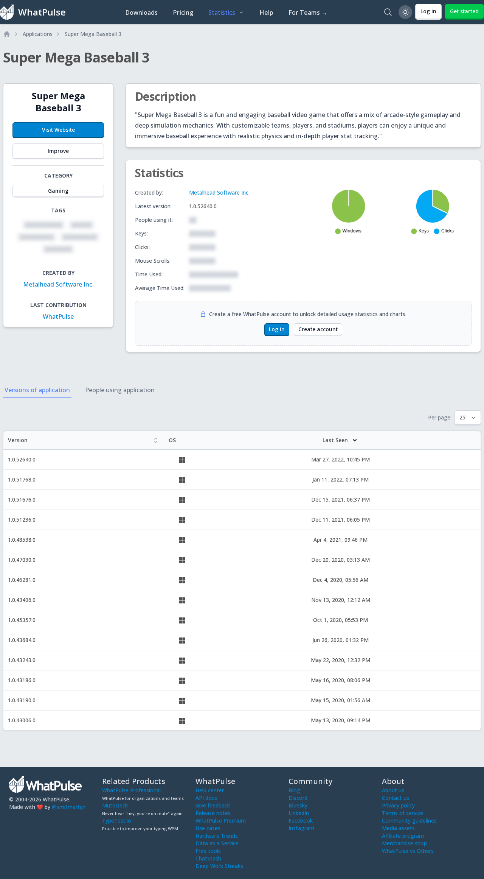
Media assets (398, 828)
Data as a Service (217, 843)
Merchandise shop (404, 843)
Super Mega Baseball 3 (93, 33)
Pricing (183, 12)
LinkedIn (299, 813)
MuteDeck (115, 805)
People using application (120, 390)
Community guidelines (409, 820)
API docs (206, 797)
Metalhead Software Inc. (58, 284)
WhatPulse (58, 316)
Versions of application (37, 390)
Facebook (301, 820)
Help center (209, 790)
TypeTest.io (116, 820)
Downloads (141, 12)
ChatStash (208, 858)
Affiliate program (403, 835)
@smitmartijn (68, 806)
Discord (298, 797)
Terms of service (402, 813)
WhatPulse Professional (131, 790)
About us (393, 790)
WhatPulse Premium (220, 820)
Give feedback (212, 805)
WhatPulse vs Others (408, 850)
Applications (38, 33)
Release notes (213, 813)
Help (266, 12)
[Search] (387, 12)
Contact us (395, 797)
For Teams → (308, 12)
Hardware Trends (216, 835)
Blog (294, 790)
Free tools (208, 850)
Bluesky (298, 805)
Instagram (301, 828)
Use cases (207, 828)
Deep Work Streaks (219, 866)
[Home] (7, 34)
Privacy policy (398, 805)
